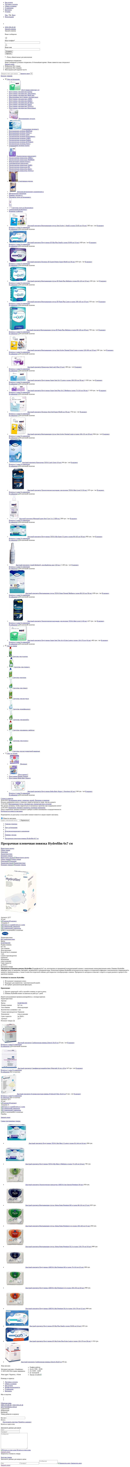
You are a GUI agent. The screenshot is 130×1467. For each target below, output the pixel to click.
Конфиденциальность (12, 1387)
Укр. (6, 15)
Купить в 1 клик (14, 227)
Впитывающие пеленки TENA (20, 133)
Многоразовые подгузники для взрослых (23, 97)
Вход (13, 15)
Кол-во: (3, 1418)
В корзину (100, 225)
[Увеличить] (20, 915)
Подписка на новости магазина (12, 811)
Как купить (9, 2)
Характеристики (6, 863)
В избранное (13, 229)
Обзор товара (5, 859)
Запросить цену (76, 1463)
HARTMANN (5, 943)
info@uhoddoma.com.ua (9, 1407)
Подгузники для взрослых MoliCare (21, 95)
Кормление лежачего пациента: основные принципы (27, 807)
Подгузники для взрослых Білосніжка (22, 108)
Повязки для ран (16, 195)
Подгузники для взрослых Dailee (20, 101)
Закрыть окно (9, 64)
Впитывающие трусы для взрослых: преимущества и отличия (30, 804)
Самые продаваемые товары (10, 1121)
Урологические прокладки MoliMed (21, 160)
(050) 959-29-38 (10, 27)
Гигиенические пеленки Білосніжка (22, 136)
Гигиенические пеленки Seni (19, 144)
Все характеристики (8, 939)
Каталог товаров (6, 76)
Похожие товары (6, 865)
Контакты (8, 10)
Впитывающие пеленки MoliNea (20, 131)
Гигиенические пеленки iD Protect (21, 142)
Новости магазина (9, 818)
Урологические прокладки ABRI (21, 158)
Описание (4, 861)
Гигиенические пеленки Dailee (20, 140)
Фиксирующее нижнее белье (19, 161)
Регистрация (9, 17)
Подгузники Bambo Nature (18, 776)
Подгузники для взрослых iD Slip (21, 102)
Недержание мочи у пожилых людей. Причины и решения (29, 800)
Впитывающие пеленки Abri (19, 134)
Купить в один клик (23, 1450)
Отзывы (7, 11)
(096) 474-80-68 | (6, 1405)
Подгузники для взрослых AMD (20, 99)
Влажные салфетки (16, 211)
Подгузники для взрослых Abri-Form (22, 93)
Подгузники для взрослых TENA (21, 106)
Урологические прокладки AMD (20, 165)
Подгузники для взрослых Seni (20, 104)
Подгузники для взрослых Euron (20, 92)
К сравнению (25, 227)
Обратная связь (6, 1403)
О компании (9, 8)
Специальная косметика (18, 209)
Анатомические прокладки (18, 163)
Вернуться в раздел (7, 857)
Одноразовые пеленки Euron (19, 145)
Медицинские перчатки (17, 193)
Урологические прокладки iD (19, 167)
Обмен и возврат (11, 6)
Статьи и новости (7, 798)
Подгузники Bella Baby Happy (20, 778)
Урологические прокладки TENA (21, 170)
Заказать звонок (10, 29)
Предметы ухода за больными (20, 197)
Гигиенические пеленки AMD (20, 138)
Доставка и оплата (11, 4)
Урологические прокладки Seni (20, 169)
